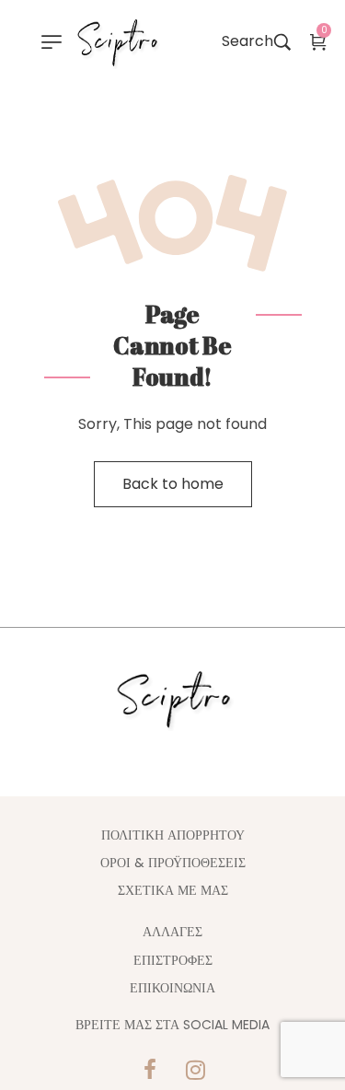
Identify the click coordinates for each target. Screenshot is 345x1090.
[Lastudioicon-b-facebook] (150, 1070)
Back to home (173, 483)
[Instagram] (195, 1070)
